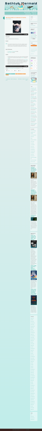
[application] (17, 34)
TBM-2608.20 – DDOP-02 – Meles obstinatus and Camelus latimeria (33, 89)
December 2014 (32, 401)
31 (34, 51)
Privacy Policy (34, 13)
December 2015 (32, 396)
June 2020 (32, 364)
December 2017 (32, 385)
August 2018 (32, 380)
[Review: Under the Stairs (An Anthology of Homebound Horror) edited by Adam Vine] (34, 304)
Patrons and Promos (28, 13)
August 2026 (32, 318)
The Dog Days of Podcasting (11, 51)
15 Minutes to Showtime (33, 216)
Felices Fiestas (32, 141)
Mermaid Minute (33, 149)
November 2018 (32, 377)
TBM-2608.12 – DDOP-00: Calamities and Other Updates (34, 97)
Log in (31, 414)
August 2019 (32, 372)
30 (33, 51)
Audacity (9, 58)
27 (31, 51)
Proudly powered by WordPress (16, 429)
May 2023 (32, 342)
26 (36, 50)
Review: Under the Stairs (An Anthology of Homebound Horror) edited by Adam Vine (33, 292)
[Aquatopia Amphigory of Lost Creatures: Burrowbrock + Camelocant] (34, 178)
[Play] (6, 34)
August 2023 (32, 340)
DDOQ (31, 138)
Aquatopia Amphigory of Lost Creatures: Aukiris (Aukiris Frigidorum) (34, 192)
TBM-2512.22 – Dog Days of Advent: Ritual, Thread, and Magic (33, 119)
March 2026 (32, 321)
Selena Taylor (9, 52)
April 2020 (32, 367)
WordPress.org (32, 419)
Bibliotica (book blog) (27, 12)
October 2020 (32, 358)
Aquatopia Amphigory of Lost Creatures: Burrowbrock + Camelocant (34, 169)
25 (35, 50)
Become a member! (33, 25)
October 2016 (32, 391)
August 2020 (32, 361)
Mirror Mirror (32, 154)
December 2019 (32, 369)
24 (34, 50)
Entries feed (32, 416)
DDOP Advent (32, 136)
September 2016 (33, 393)
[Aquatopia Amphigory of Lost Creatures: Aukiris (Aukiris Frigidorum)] (34, 200)
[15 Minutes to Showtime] (34, 220)
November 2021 (32, 348)
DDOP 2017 (16, 73)
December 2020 (33, 356)
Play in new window (10, 68)
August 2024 (32, 334)
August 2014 (32, 404)
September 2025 (33, 326)
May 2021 (32, 353)
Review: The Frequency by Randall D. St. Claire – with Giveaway (33, 237)
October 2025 (32, 324)
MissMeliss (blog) (34, 12)
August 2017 (32, 388)
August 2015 (32, 399)
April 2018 (32, 383)
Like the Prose (32, 146)
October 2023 (32, 337)
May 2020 (32, 366)
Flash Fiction (24, 73)
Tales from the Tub (13, 73)
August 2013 (32, 409)
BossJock (22, 57)
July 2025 (32, 329)
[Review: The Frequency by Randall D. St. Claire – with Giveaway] (34, 247)
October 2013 (32, 407)
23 (33, 50)
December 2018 (32, 375)
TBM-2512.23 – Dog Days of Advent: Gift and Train (34, 116)
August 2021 (32, 350)
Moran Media (26, 59)
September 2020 (33, 359)
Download (15, 68)
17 (34, 49)
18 (35, 49)
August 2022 (32, 345)
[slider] (26, 34)
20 (31, 50)
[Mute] (24, 34)
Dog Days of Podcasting (8, 73)
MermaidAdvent (33, 152)
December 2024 (33, 332)
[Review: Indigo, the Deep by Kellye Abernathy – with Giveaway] (34, 279)
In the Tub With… (33, 144)
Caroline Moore (27, 429)
